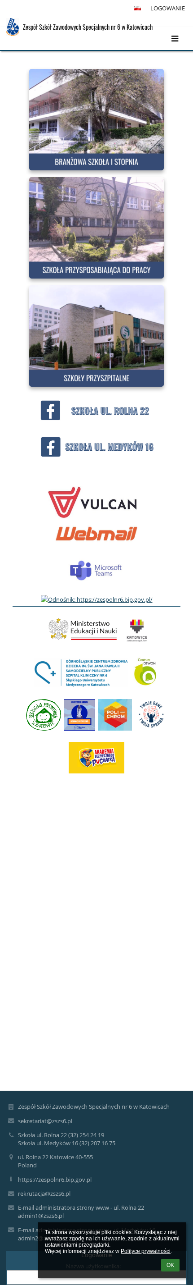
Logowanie (167, 8)
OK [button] (170, 1265)
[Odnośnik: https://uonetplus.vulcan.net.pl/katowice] (92, 516)
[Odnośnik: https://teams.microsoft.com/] (96, 590)
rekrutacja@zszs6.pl (44, 1193)
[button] (137, 8)
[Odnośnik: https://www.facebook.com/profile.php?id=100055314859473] (96, 457)
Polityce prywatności (146, 1251)
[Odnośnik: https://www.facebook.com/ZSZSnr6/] (96, 421)
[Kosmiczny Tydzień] (79, 719)
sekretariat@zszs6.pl (45, 1121)
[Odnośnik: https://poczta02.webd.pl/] (96, 543)
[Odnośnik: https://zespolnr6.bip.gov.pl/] (97, 599)
